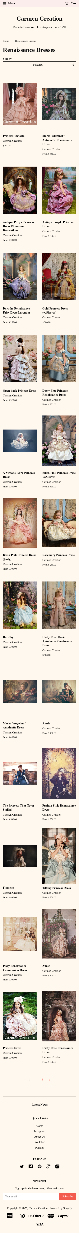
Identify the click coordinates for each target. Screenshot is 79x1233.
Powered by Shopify (61, 1208)
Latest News (40, 1104)
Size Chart (39, 1142)
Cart (73, 3)
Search (39, 1126)
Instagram (39, 1131)
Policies (39, 1147)
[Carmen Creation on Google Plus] (48, 1167)
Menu (11, 3)
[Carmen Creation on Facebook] (30, 1167)
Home (6, 41)
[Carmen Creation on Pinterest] (39, 1167)
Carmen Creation (39, 18)
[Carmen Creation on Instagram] (57, 1167)
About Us (39, 1136)
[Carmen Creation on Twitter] (22, 1167)
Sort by (7, 58)
